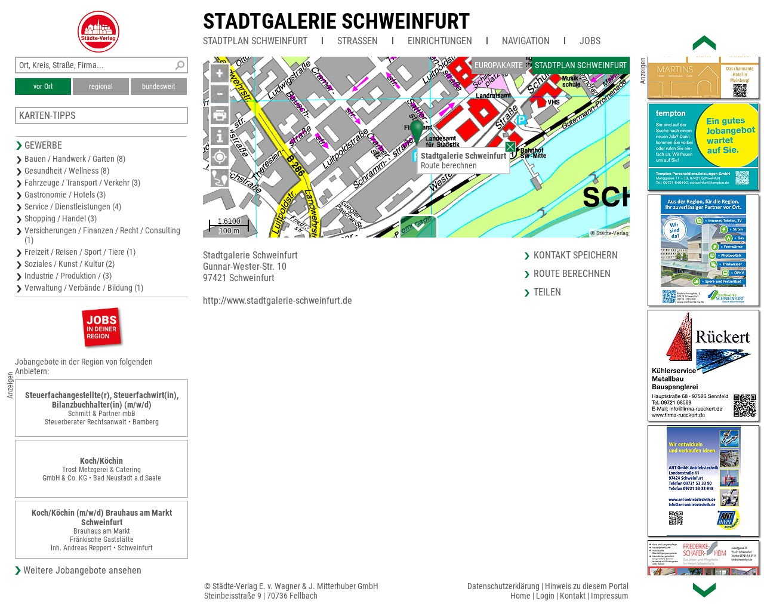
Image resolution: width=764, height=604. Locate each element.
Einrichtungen (440, 41)
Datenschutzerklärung (503, 586)
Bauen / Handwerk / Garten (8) (74, 159)
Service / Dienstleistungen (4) (72, 206)
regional (101, 86)
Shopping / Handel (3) (60, 218)
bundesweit (158, 86)
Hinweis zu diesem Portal (587, 586)
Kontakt (573, 595)
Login (545, 595)
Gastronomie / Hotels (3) (65, 194)
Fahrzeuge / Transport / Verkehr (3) (82, 182)
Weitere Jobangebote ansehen (82, 570)
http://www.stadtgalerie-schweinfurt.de (277, 300)
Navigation (526, 41)
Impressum (610, 595)
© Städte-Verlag (609, 233)
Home (520, 595)
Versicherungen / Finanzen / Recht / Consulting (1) (102, 235)
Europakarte (499, 65)
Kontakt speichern (576, 255)
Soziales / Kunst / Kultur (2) (69, 264)
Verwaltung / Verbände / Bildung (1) (83, 287)
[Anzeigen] (101, 327)
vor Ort (43, 86)
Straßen (357, 41)
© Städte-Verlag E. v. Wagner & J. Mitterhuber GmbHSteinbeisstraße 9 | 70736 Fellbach (291, 590)
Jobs (590, 41)
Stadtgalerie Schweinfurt (336, 21)
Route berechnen (449, 165)
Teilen (547, 292)
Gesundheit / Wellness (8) (66, 170)
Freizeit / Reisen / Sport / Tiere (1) (79, 252)
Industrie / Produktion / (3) (68, 276)
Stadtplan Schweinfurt (255, 41)
